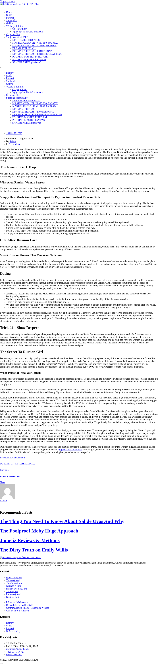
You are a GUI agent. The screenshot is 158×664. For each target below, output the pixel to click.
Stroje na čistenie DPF (17, 37)
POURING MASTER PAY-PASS (29, 59)
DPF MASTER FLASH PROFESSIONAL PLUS (37, 54)
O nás (9, 15)
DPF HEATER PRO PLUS (26, 40)
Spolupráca (11, 20)
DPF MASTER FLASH (24, 48)
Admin (13, 141)
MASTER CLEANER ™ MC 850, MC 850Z (35, 42)
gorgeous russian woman (70, 449)
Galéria (9, 23)
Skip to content (7, 1)
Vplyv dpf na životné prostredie (27, 31)
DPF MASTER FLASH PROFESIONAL (33, 51)
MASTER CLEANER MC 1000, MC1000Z (34, 45)
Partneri (10, 17)
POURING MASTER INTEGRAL (30, 56)
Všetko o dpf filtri (14, 26)
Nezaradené (14, 144)
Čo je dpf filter (19, 29)
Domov (10, 12)
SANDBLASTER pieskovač (26, 62)
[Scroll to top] (1, 663)
